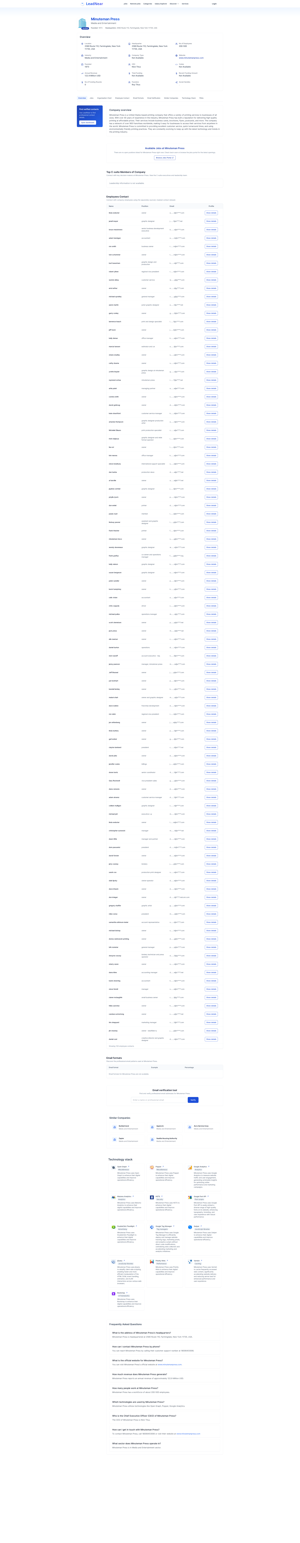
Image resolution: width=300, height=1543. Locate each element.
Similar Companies (171, 98)
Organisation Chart (104, 98)
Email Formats (138, 98)
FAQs (201, 98)
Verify (193, 1100)
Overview (82, 98)
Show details (211, 213)
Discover (173, 4)
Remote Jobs (135, 4)
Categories (147, 4)
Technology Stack (189, 98)
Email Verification (153, 98)
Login (214, 4)
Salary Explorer (161, 4)
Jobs (125, 4)
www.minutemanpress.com (191, 58)
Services (185, 4)
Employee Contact (122, 98)
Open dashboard (87, 122)
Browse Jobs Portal (163, 158)
